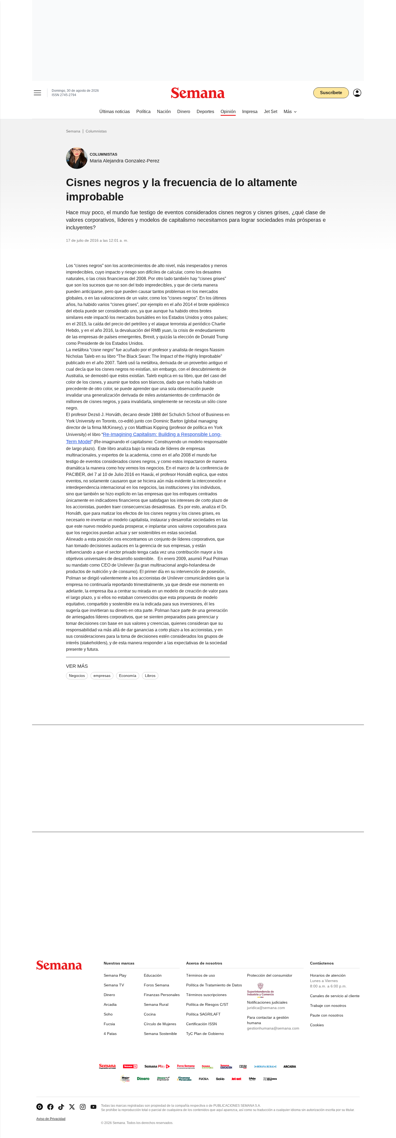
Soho (108, 1014)
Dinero (109, 995)
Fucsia (109, 1024)
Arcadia (110, 1004)
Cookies (317, 1025)
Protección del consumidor (269, 975)
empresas (101, 675)
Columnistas (96, 131)
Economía (127, 675)
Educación (153, 975)
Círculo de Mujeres (160, 1024)
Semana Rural (156, 1004)
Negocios (77, 675)
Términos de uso (200, 975)
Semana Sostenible (160, 1033)
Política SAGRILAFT (203, 1014)
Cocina (150, 1014)
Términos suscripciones (206, 995)
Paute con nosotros (326, 1015)
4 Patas (110, 1033)
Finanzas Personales (162, 995)
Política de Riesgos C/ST (207, 1004)
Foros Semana (156, 985)
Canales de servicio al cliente (335, 996)
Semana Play (115, 975)
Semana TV (114, 985)
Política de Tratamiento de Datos (214, 985)
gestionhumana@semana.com (273, 1028)
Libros (150, 675)
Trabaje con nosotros (328, 1005)
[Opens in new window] (50, 1106)
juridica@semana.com (266, 1008)
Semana (73, 131)
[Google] (39, 1106)
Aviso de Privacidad (56, 1119)
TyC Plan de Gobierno (205, 1033)
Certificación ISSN (201, 1024)
